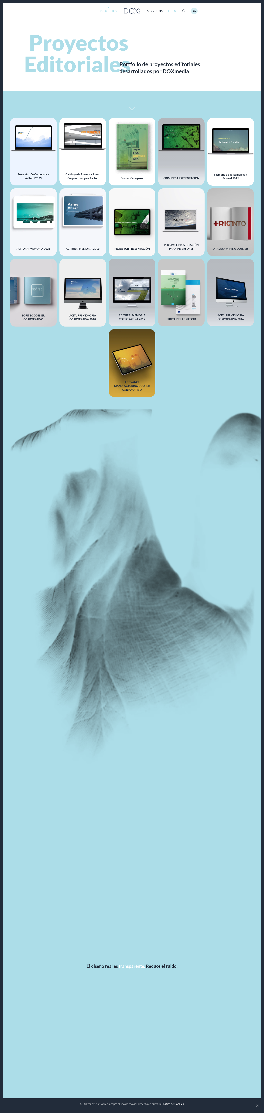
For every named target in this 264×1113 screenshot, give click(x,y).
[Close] (257, 1105)
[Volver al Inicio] (132, 11)
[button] (184, 11)
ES (170, 11)
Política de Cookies (172, 1103)
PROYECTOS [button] (108, 11)
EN (174, 11)
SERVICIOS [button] (155, 11)
